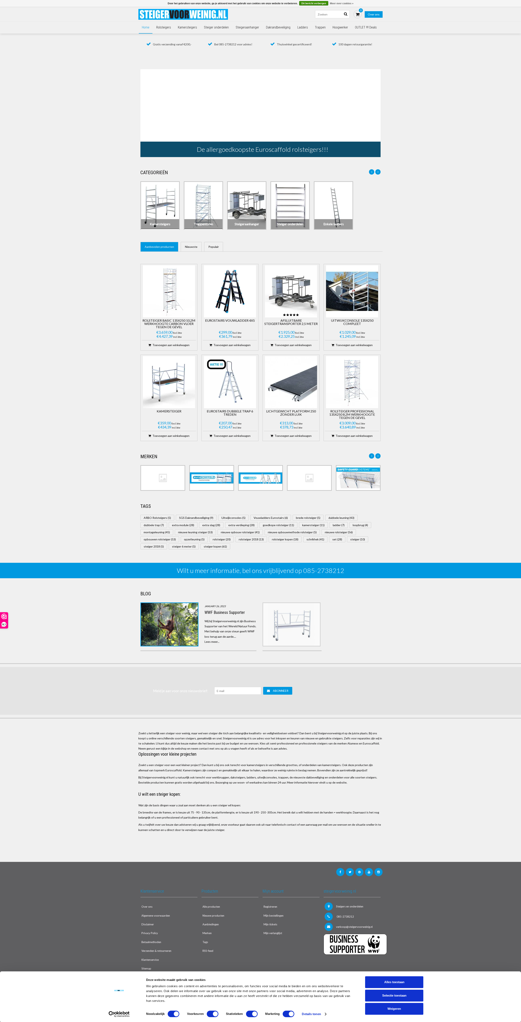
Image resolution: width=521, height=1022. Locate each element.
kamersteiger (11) (313, 525)
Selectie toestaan (394, 995)
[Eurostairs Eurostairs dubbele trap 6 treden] (230, 382)
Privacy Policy (149, 933)
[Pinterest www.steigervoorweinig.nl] (359, 872)
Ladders (302, 27)
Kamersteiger (169, 411)
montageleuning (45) (157, 532)
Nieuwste (191, 246)
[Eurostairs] (260, 478)
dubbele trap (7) (154, 525)
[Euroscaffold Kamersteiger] (169, 382)
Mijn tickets (270, 924)
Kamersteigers (187, 27)
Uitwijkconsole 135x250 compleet (352, 322)
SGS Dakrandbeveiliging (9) (196, 517)
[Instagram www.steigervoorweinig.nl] (378, 872)
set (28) (337, 539)
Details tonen (311, 1014)
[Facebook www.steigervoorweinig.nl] (340, 872)
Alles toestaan (394, 982)
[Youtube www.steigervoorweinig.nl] (369, 872)
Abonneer (280, 690)
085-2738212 (345, 916)
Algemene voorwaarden (155, 915)
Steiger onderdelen (216, 27)
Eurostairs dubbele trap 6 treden (230, 413)
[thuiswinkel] (352, 963)
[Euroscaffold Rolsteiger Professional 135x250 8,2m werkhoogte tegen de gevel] (352, 382)
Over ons (374, 14)
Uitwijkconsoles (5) (233, 517)
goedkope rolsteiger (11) (278, 525)
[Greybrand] (309, 478)
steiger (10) (357, 539)
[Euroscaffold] (211, 478)
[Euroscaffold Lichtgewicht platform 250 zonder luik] (291, 382)
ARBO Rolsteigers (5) (157, 517)
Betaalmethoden (151, 942)
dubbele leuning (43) (341, 517)
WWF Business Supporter (225, 612)
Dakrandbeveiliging (278, 27)
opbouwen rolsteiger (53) (160, 539)
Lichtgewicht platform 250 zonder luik (291, 413)
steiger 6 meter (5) (184, 546)
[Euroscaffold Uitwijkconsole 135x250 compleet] (352, 291)
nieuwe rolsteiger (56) (339, 532)
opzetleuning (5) (194, 539)
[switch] (212, 1014)
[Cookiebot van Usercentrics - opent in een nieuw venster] (119, 1014)
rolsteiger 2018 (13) (251, 539)
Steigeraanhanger (247, 27)
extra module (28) (183, 525)
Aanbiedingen (210, 924)
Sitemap (146, 968)
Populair (213, 246)
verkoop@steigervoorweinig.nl (354, 926)
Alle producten (211, 906)
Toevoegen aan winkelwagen (170, 345)
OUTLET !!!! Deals (366, 27)
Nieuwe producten (213, 915)
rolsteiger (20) (222, 539)
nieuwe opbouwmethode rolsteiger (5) (292, 532)
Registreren (270, 906)
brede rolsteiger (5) (308, 517)
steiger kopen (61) (215, 546)
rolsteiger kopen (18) (285, 539)
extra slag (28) (211, 525)
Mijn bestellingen (273, 915)
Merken (207, 933)
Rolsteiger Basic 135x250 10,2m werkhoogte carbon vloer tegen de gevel (168, 324)
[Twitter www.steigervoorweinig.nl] (350, 872)
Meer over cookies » (342, 3)
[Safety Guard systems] (358, 478)
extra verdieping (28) (241, 525)
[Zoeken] (345, 14)
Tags (205, 942)
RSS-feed (207, 950)
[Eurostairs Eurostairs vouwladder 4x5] (230, 291)
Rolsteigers (163, 27)
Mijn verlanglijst (273, 933)
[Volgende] (378, 172)
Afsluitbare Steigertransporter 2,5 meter (291, 322)
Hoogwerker (340, 27)
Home (145, 27)
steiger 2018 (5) (154, 546)
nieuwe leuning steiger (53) (195, 532)
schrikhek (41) (315, 539)
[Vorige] (371, 172)
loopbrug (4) (360, 525)
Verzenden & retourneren (156, 950)
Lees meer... (212, 641)
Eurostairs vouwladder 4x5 (230, 320)
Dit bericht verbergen (313, 3)
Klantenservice (150, 959)
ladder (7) (339, 525)
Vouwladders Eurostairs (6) (271, 517)
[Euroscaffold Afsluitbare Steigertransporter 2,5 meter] (291, 291)
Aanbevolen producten (159, 246)
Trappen (320, 27)
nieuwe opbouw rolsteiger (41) (240, 532)
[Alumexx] (162, 478)
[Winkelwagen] (358, 14)
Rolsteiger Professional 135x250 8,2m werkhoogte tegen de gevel (352, 415)
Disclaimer (147, 924)
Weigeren (394, 1008)
